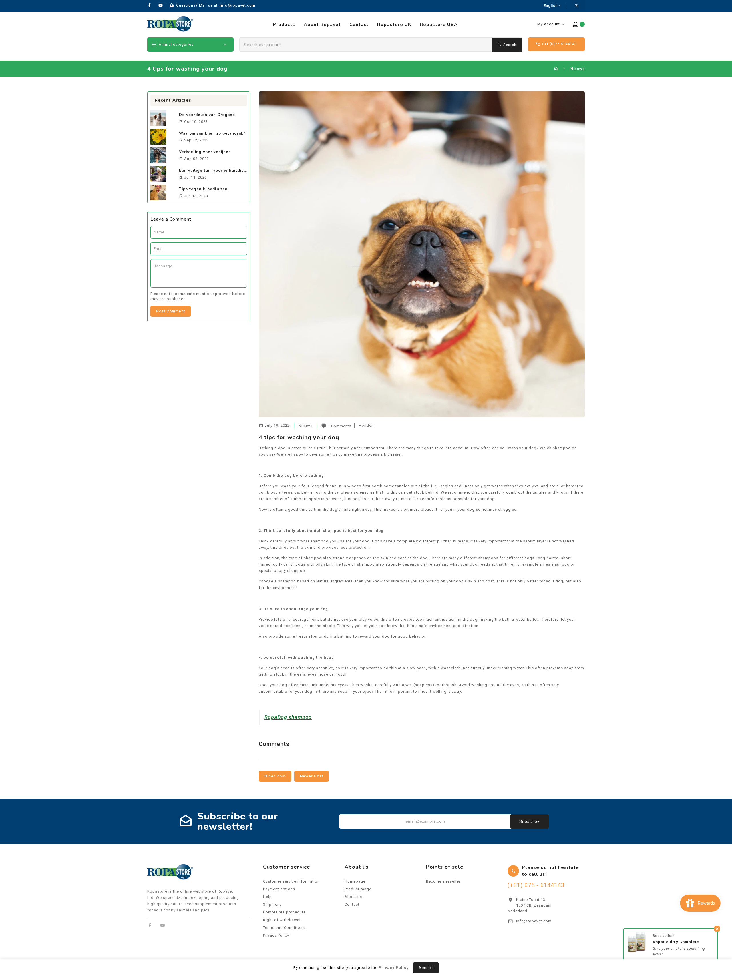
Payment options (279, 889)
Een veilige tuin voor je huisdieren (215, 170)
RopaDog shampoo (288, 717)
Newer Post (311, 776)
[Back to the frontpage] (556, 69)
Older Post (275, 776)
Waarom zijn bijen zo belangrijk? (212, 133)
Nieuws (577, 69)
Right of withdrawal (282, 920)
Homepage (355, 881)
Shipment (272, 904)
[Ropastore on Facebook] (150, 925)
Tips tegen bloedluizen (203, 189)
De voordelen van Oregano (207, 114)
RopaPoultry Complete (676, 942)
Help (267, 897)
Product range (358, 889)
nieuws (306, 426)
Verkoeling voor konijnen (205, 152)
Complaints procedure (284, 912)
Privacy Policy (276, 935)
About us (353, 897)
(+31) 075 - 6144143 (536, 885)
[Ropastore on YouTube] (162, 925)
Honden (366, 425)
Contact (352, 904)
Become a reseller (443, 881)
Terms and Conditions (284, 927)
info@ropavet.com (534, 921)
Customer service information (291, 881)
